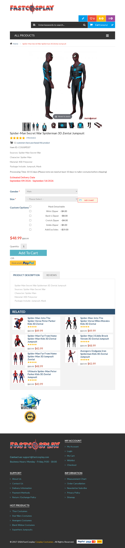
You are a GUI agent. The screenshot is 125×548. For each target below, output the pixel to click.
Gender (15, 191)
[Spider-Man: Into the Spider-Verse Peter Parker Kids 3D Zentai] (18, 318)
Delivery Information (22, 488)
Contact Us (17, 483)
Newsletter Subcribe (77, 488)
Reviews (51, 275)
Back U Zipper (57, 216)
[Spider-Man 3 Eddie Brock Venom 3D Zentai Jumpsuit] (71, 335)
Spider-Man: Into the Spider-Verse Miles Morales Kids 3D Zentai (95, 321)
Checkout (72, 465)
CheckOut (83, 18)
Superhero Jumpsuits (22, 529)
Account (101, 18)
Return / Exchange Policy (24, 497)
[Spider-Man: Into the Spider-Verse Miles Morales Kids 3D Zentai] (71, 318)
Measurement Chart (76, 479)
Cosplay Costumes (44, 541)
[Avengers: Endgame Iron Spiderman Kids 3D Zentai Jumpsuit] (71, 351)
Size (13, 199)
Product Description (26, 275)
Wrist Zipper (56, 211)
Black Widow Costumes (23, 525)
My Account (73, 446)
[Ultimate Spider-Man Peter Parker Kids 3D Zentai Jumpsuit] (18, 371)
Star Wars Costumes (22, 515)
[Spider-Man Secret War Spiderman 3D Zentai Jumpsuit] (26, 127)
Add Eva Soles (56, 230)
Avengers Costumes (22, 520)
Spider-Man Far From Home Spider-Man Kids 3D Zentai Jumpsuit (42, 338)
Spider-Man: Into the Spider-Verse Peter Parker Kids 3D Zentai (41, 321)
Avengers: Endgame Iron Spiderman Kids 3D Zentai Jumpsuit (94, 354)
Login (69, 451)
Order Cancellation (76, 483)
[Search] (84, 25)
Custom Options (19, 207)
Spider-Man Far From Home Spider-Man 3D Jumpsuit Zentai (42, 356)
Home (15, 44)
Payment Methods (21, 492)
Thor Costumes (19, 511)
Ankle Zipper (56, 225)
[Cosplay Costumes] (32, 8)
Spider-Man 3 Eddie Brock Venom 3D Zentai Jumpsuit (94, 337)
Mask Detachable (56, 207)
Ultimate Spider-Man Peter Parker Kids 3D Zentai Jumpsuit (42, 374)
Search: (34, 25)
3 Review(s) (31, 138)
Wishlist (71, 460)
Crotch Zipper (57, 220)
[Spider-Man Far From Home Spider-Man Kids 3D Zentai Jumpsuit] (18, 335)
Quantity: (14, 246)
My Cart (71, 455)
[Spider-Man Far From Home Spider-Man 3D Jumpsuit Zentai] (18, 353)
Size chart (89, 200)
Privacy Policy (73, 492)
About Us (16, 479)
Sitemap (71, 497)
